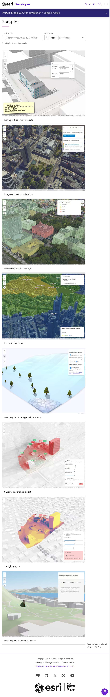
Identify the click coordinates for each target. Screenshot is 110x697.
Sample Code (52, 13)
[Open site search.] (99, 4)
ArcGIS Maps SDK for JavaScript (21, 13)
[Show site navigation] (106, 4)
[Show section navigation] (106, 13)
